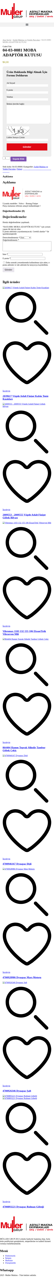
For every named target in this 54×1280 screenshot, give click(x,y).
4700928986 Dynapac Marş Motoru (22, 977)
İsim (5, 254)
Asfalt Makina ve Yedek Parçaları (26, 40)
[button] (27, 24)
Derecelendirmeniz (11, 237)
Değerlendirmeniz (11, 240)
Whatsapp (7, 1270)
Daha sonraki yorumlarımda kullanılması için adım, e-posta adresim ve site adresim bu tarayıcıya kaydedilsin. (26, 263)
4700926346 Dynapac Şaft (17, 1090)
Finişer (19, 169)
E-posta (6, 258)
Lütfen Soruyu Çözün (16, 137)
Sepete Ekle (18, 159)
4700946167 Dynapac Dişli (17, 863)
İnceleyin (6, 391)
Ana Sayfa (7, 40)
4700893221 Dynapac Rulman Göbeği (23, 1206)
